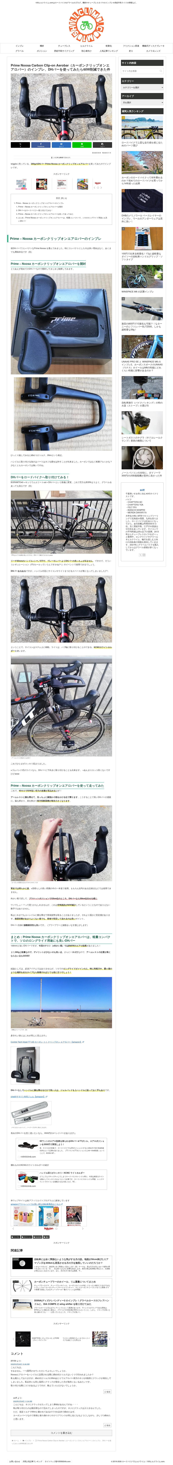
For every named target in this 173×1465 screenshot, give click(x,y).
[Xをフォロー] (140, 555)
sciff (142, 489)
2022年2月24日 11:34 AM (22, 1401)
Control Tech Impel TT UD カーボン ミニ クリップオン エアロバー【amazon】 (46, 1041)
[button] (102, 145)
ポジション (27, 1237)
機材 (47, 1237)
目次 (58, 198)
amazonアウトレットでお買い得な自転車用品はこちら (36, 1204)
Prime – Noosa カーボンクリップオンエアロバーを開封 (40, 206)
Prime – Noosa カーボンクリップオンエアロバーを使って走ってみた (45, 214)
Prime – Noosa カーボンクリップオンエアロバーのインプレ (40, 203)
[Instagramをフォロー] (144, 555)
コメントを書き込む (61, 1433)
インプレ (17, 1237)
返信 (108, 1391)
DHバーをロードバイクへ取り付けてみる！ (35, 210)
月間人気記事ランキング (32, 1461)
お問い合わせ (14, 1461)
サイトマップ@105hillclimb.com (58, 1461)
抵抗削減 (38, 1237)
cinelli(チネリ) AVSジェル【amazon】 (28, 1096)
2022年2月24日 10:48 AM (20, 1364)
